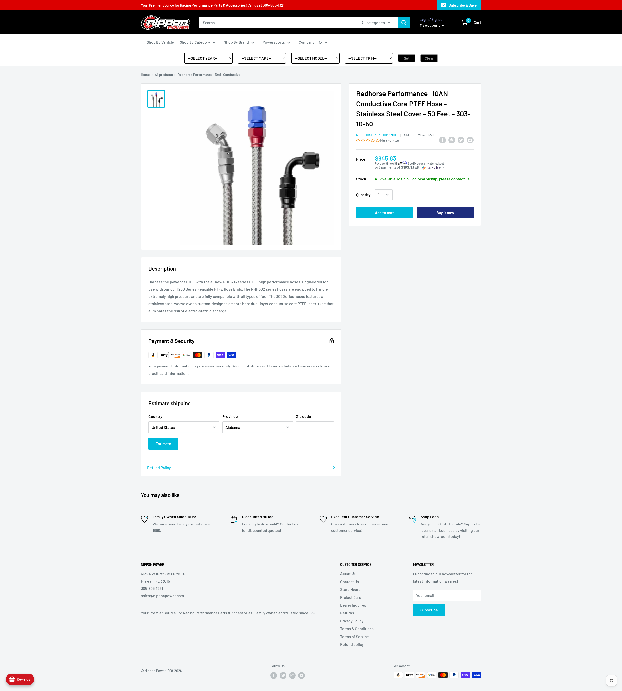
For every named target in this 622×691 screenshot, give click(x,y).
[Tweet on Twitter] (461, 139)
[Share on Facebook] (442, 139)
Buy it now (445, 212)
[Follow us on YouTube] (301, 675)
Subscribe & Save (463, 5)
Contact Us (349, 581)
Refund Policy (159, 467)
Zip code (303, 416)
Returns (347, 612)
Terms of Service (354, 636)
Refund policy (352, 644)
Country (155, 416)
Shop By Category (195, 42)
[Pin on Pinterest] (451, 139)
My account (430, 25)
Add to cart (384, 212)
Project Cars (350, 597)
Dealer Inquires (353, 605)
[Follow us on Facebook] (273, 675)
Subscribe (429, 610)
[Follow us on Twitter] (283, 675)
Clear (429, 58)
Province (230, 416)
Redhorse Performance (376, 135)
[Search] (404, 22)
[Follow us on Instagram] (292, 675)
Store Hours (350, 589)
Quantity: (364, 194)
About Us (348, 573)
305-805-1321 (273, 5)
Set (407, 58)
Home (145, 75)
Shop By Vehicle (160, 42)
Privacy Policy (351, 620)
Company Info (310, 42)
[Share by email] (470, 139)
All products (164, 75)
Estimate (163, 443)
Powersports (274, 42)
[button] (368, 140)
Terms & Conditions (357, 628)
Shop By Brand (236, 42)
